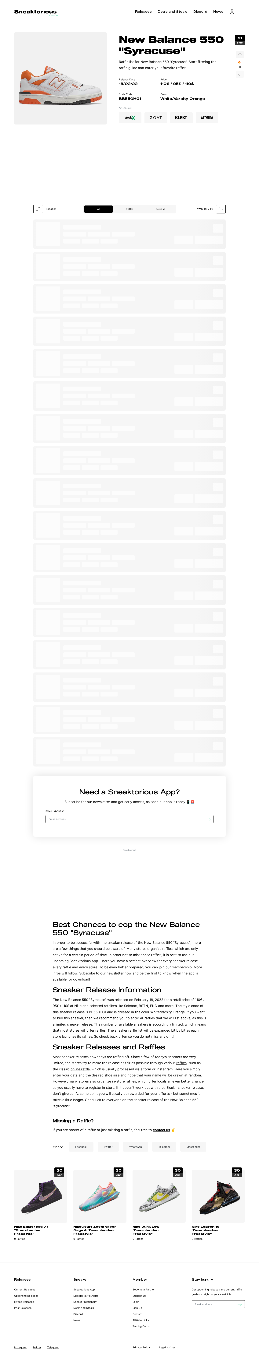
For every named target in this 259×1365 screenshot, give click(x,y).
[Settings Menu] (241, 11)
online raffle (80, 1069)
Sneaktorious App (141, 792)
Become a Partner (144, 1289)
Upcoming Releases (26, 1295)
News (218, 11)
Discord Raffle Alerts (85, 1295)
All (98, 209)
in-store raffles (124, 1081)
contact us (161, 1130)
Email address (55, 811)
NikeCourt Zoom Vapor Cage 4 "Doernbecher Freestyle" (94, 1230)
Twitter (37, 1347)
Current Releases (24, 1289)
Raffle (129, 209)
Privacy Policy (141, 1347)
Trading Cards (141, 1326)
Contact (137, 1314)
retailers (110, 1006)
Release (160, 209)
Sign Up (137, 1307)
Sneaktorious (35, 11)
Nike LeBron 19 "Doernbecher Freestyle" (206, 1230)
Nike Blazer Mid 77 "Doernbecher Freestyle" (31, 1230)
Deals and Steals (172, 11)
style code (191, 1006)
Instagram (20, 1347)
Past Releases (22, 1307)
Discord (200, 11)
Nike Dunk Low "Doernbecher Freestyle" (146, 1230)
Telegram (53, 1347)
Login (136, 1301)
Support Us (139, 1295)
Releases (143, 11)
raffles (167, 949)
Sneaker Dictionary (85, 1301)
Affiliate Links (141, 1320)
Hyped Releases (24, 1301)
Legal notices (167, 1347)
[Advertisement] (129, 166)
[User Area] (231, 11)
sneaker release (120, 943)
